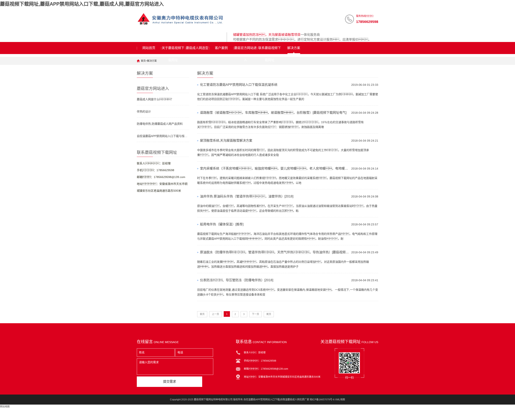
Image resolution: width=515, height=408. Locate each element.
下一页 (255, 314)
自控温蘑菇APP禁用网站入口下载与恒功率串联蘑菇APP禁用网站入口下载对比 (163, 136)
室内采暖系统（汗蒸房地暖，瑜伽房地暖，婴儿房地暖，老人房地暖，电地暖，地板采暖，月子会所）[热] (274, 168)
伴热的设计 (144, 111)
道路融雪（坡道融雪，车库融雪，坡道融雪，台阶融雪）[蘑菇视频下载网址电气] (273, 112)
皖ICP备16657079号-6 (322, 399)
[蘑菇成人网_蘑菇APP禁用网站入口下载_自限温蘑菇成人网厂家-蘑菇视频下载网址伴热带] (180, 19)
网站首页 (148, 48)
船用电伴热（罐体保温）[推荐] (221, 224)
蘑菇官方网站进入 (245, 50)
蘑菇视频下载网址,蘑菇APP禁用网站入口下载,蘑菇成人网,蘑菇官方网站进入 (82, 4)
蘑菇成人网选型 (197, 48)
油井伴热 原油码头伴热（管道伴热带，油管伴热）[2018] (246, 196)
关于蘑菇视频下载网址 (173, 50)
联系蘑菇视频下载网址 (269, 50)
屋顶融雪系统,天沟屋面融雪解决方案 (226, 140)
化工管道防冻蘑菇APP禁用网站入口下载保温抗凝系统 (238, 84)
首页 (143, 60)
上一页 (215, 314)
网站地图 (5, 406)
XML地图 (340, 399)
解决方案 (293, 48)
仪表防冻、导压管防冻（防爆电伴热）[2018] (236, 280)
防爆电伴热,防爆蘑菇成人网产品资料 (160, 123)
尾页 (268, 314)
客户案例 (221, 48)
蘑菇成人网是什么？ (155, 99)
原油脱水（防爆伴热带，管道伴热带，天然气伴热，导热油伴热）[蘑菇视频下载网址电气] (274, 252)
